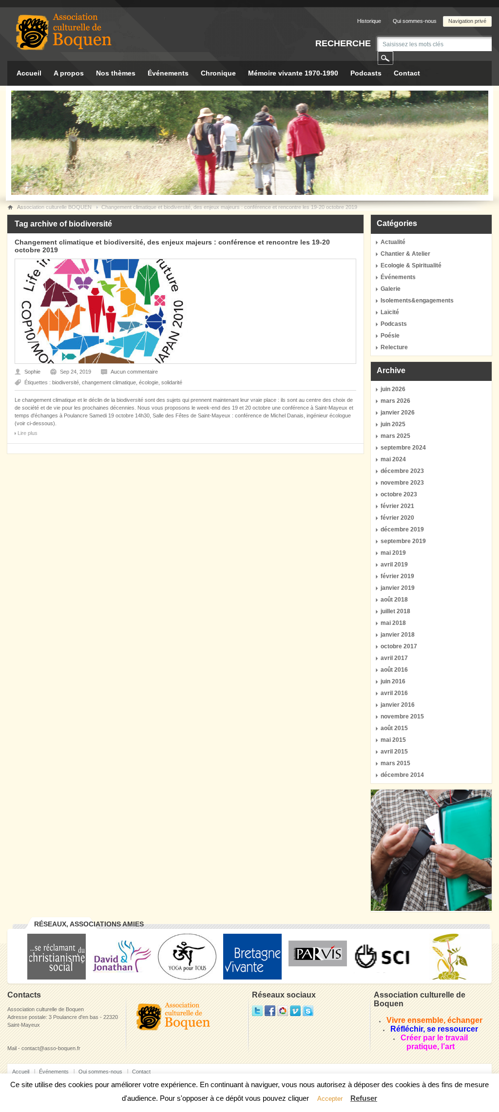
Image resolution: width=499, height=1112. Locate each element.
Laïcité (390, 312)
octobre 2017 (399, 646)
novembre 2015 (402, 716)
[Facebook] (270, 1014)
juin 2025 (393, 424)
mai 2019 (393, 552)
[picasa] (282, 1014)
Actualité (393, 242)
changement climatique (109, 382)
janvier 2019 (398, 587)
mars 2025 (395, 436)
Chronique (218, 73)
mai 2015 (393, 739)
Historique (369, 21)
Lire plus (28, 433)
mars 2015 (395, 763)
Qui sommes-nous (415, 21)
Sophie (32, 372)
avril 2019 (394, 564)
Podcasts (366, 73)
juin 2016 (393, 681)
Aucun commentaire (134, 372)
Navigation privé (467, 21)
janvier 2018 (398, 634)
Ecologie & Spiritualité (411, 265)
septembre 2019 (403, 541)
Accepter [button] (330, 1098)
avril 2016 (394, 693)
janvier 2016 (398, 704)
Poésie (390, 335)
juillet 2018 (395, 611)
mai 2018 (393, 623)
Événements (168, 73)
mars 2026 (395, 400)
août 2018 (394, 599)
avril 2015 (394, 751)
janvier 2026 (398, 412)
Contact (407, 73)
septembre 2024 (403, 447)
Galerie (391, 288)
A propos (69, 73)
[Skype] (308, 1014)
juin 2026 (393, 389)
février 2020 (397, 517)
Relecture (394, 347)
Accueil (29, 73)
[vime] (295, 1014)
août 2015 (394, 728)
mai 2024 (393, 459)
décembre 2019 (402, 529)
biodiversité (65, 382)
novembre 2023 (402, 482)
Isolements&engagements (417, 300)
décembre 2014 (402, 775)
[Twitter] (257, 1014)
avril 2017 (394, 658)
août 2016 (394, 669)
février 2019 (397, 576)
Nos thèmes (115, 73)
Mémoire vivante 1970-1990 (293, 73)
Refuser (363, 1098)
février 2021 (397, 506)
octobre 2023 (399, 494)
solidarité (171, 382)
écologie (148, 382)
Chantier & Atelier (405, 253)
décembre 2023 (402, 471)
